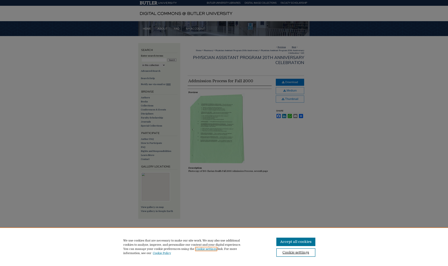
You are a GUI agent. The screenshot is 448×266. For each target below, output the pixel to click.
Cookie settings (206, 249)
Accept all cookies (296, 242)
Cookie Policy (162, 253)
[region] (224, 246)
